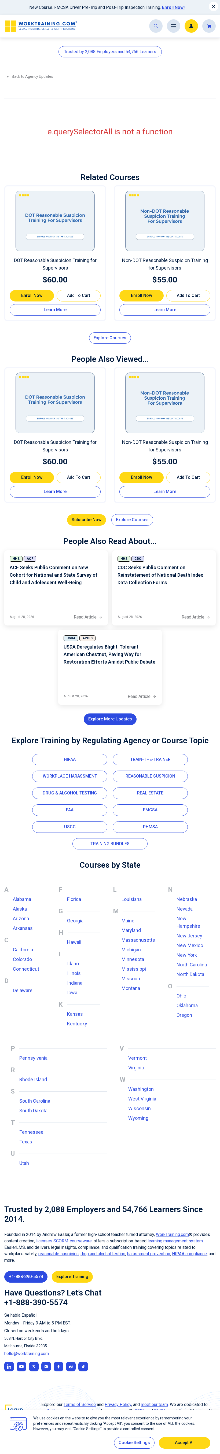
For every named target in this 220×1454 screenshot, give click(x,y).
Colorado (22, 959)
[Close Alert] (213, 6)
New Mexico (190, 945)
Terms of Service (80, 1404)
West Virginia (142, 1099)
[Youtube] (21, 1366)
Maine (128, 920)
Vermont (137, 1058)
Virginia (136, 1067)
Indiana (74, 983)
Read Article (88, 617)
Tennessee (31, 1132)
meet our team (154, 1404)
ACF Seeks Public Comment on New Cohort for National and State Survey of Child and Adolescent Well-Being (53, 575)
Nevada (185, 909)
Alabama (22, 899)
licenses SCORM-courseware (64, 1240)
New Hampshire (188, 922)
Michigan (131, 949)
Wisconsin (139, 1108)
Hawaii (74, 942)
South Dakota (33, 1110)
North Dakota (190, 974)
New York (187, 955)
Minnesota (133, 959)
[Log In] (191, 26)
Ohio (181, 996)
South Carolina (34, 1101)
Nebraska (187, 899)
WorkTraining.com (172, 1234)
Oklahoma (187, 1005)
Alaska (20, 909)
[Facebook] (58, 1366)
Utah (24, 1163)
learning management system (175, 1240)
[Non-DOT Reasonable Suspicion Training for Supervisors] (164, 221)
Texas (25, 1141)
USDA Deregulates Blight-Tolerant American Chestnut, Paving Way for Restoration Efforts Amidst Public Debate (109, 654)
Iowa (72, 992)
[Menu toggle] (173, 26)
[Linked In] (9, 1366)
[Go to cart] (209, 26)
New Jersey (189, 935)
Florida (74, 899)
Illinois (74, 973)
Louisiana (132, 899)
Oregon (184, 1015)
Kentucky (77, 1023)
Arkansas (23, 928)
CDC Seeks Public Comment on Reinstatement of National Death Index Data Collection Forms (160, 575)
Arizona (21, 918)
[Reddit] (71, 1366)
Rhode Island (33, 1079)
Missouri (131, 978)
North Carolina (192, 964)
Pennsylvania (33, 1058)
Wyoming (138, 1118)
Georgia (75, 920)
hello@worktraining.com (26, 1353)
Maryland (131, 930)
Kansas (75, 1014)
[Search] (156, 26)
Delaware (22, 990)
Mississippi (134, 969)
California (23, 949)
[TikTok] (83, 1366)
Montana (131, 988)
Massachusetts (138, 940)
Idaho (73, 963)
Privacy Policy (118, 1404)
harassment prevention (148, 1253)
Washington (141, 1089)
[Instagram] (46, 1366)
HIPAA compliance (189, 1253)
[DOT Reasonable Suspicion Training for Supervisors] (55, 221)
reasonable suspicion (58, 1253)
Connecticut (26, 969)
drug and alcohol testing (102, 1253)
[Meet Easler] (34, 1366)
